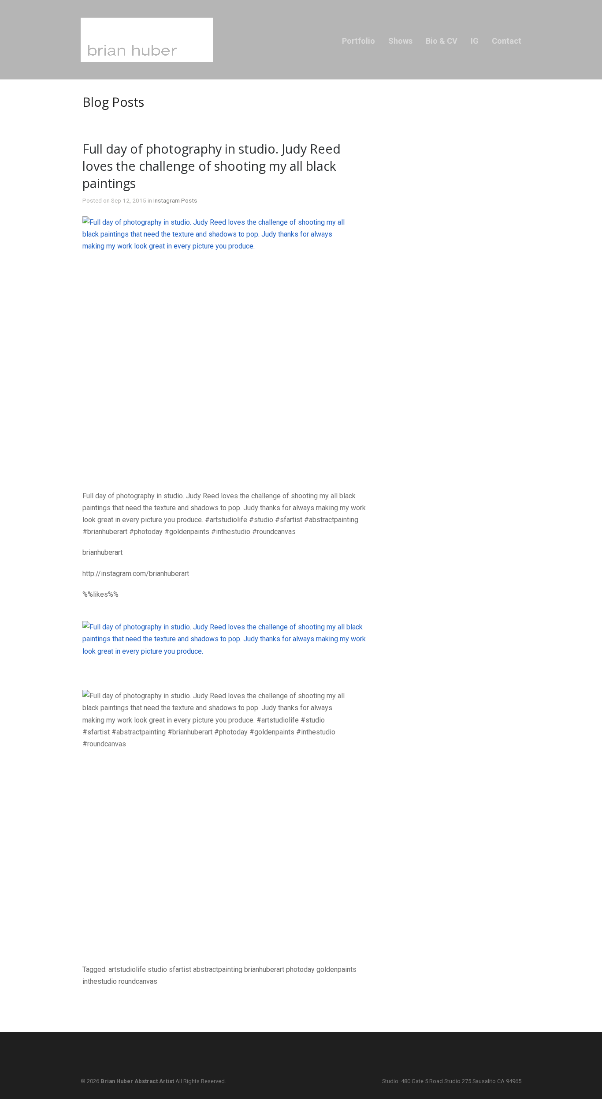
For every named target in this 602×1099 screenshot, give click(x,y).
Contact (506, 40)
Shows (400, 40)
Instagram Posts (175, 200)
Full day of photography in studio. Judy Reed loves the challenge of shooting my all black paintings (211, 166)
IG (475, 40)
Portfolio (358, 40)
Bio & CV (441, 40)
